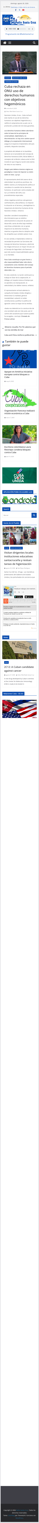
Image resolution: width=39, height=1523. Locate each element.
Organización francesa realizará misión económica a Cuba (19, 412)
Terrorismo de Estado (11, 81)
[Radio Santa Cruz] (4, 42)
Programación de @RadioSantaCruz (20, 34)
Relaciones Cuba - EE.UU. (19, 78)
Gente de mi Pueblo (16, 548)
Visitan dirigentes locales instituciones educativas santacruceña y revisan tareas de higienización (18, 558)
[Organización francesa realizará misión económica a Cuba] (19, 390)
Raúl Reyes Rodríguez (24, 568)
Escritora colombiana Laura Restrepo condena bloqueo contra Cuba (17, 449)
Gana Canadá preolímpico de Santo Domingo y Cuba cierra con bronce (23, 8)
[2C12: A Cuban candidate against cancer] (19, 650)
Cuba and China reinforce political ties (19, 335)
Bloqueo (7, 78)
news (6, 662)
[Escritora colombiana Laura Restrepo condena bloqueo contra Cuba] (19, 427)
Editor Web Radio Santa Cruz (14, 111)
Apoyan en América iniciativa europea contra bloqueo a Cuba (18, 374)
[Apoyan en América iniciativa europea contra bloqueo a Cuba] (19, 351)
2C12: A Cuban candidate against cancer (19, 668)
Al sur (6, 548)
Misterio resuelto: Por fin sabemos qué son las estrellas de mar (20, 328)
